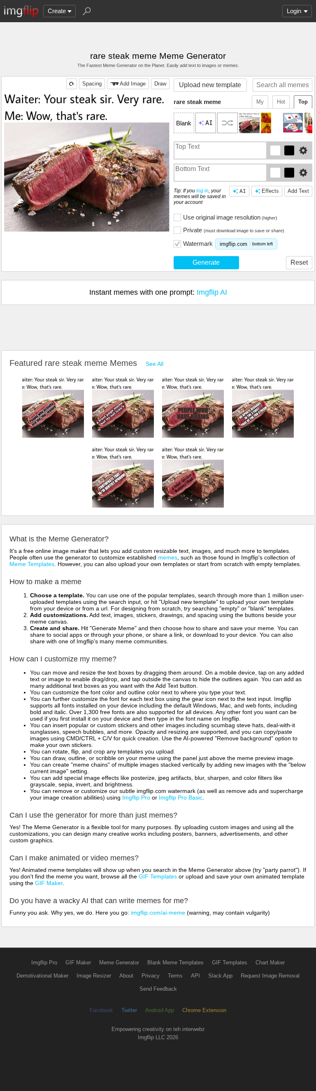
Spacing (92, 84)
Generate (206, 262)
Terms (175, 976)
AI (242, 191)
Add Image (133, 84)
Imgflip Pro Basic (180, 797)
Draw (160, 84)
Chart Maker (270, 962)
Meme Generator (119, 962)
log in (202, 191)
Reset (299, 262)
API (195, 976)
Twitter (129, 1010)
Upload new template (210, 84)
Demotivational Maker (42, 976)
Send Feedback (158, 989)
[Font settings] (303, 150)
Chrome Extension (204, 1010)
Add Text (298, 191)
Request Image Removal (270, 976)
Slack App (220, 976)
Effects (270, 191)
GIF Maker (49, 883)
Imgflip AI (212, 292)
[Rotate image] (71, 84)
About (126, 976)
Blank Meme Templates (175, 962)
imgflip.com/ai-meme (158, 912)
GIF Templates (158, 876)
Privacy (151, 976)
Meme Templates (31, 564)
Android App (159, 1010)
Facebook (101, 1010)
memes (167, 557)
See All (154, 364)
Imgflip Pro (136, 797)
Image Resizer (94, 976)
